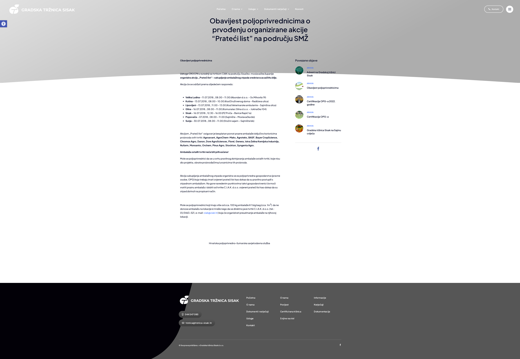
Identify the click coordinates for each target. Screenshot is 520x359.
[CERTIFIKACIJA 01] (299, 96)
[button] (3, 23)
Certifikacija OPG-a (318, 116)
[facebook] (318, 148)
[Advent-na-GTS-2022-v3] (299, 67)
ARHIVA (310, 68)
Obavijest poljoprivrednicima (323, 87)
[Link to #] (509, 9)
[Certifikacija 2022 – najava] (299, 111)
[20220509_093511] (299, 125)
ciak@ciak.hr (211, 212)
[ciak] (299, 83)
